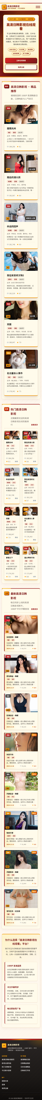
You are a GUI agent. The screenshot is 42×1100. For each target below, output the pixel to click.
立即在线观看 (21, 60)
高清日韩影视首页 (8, 1059)
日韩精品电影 (25, 1063)
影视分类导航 (6, 1063)
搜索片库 (5, 1081)
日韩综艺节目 (25, 1070)
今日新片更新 (6, 1070)
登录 (3, 1084)
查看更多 (34, 424)
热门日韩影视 (6, 1067)
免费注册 (21, 67)
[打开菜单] (38, 7)
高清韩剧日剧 (25, 1059)
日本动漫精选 (25, 1067)
